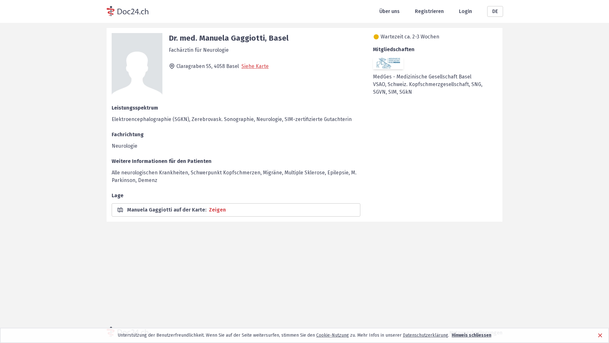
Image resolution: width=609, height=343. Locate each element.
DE (495, 11)
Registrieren (429, 11)
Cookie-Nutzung (332, 335)
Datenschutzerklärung (425, 335)
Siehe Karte (255, 66)
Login (465, 11)
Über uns (389, 11)
